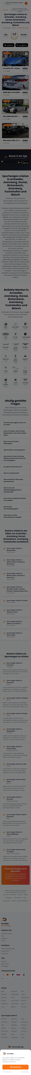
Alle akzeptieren (15, 1067)
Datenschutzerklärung (9, 1061)
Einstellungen (24, 1072)
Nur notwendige (7, 1072)
